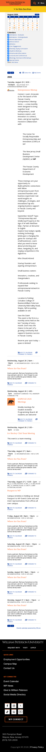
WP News (8, 685)
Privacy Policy (37, 747)
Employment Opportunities (17, 659)
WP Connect (15, 719)
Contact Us (9, 668)
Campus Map (10, 663)
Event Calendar (11, 681)
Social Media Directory (15, 694)
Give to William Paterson (16, 690)
